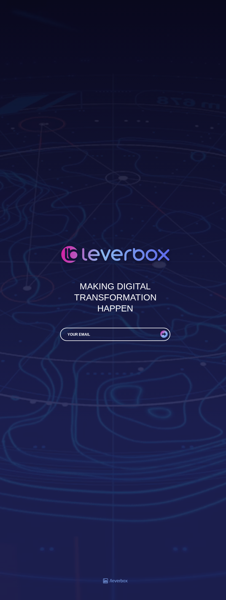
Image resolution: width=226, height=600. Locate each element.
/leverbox (119, 580)
